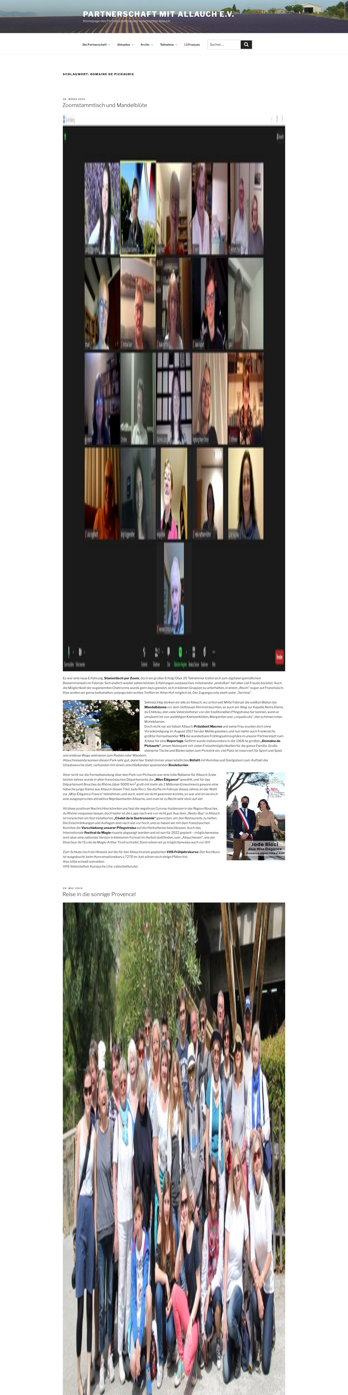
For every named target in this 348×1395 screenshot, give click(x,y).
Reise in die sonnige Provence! (99, 894)
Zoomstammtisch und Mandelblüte (104, 105)
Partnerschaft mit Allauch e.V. (158, 14)
